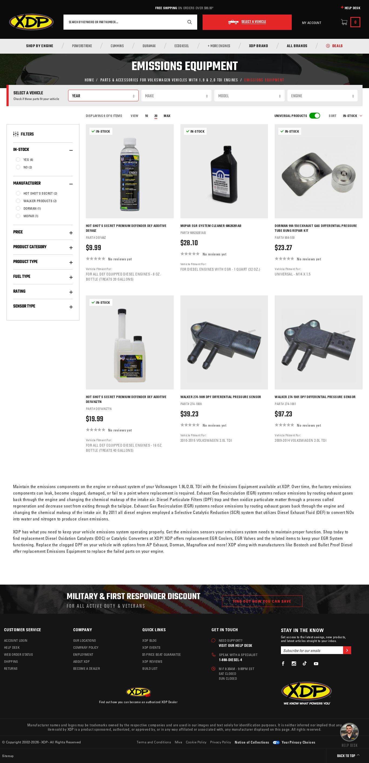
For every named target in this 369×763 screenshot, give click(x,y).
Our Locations (84, 640)
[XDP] (31, 22)
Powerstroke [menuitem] (82, 46)
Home (89, 79)
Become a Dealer (86, 668)
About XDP (81, 661)
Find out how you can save (262, 601)
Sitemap (8, 756)
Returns (11, 668)
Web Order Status (18, 654)
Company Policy (85, 647)
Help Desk (352, 8)
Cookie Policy (196, 742)
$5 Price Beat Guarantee (161, 654)
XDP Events (151, 647)
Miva (178, 742)
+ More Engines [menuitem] (219, 46)
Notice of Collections (252, 742)
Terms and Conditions (154, 742)
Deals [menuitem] (337, 46)
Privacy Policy (220, 742)
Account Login (15, 640)
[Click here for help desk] (349, 734)
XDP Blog (149, 640)
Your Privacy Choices (298, 742)
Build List (149, 668)
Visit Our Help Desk (235, 645)
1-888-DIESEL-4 (230, 659)
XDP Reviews (152, 661)
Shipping (11, 661)
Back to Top (346, 756)
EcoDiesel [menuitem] (182, 46)
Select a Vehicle (253, 22)
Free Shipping (166, 8)
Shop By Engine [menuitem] (39, 46)
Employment (83, 654)
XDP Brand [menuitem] (258, 46)
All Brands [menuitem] (297, 46)
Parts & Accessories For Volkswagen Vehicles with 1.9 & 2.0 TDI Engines (169, 79)
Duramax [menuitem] (149, 46)
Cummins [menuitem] (117, 46)
